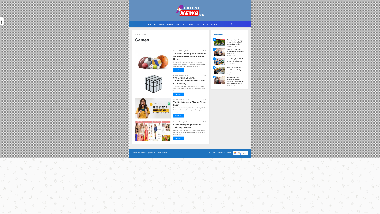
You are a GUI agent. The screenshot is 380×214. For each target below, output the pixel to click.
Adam (176, 51)
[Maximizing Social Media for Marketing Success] (219, 61)
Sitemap (229, 152)
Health (178, 24)
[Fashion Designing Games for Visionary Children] (153, 131)
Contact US (221, 152)
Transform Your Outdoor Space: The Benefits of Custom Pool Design (235, 42)
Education (170, 24)
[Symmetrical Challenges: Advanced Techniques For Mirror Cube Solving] (153, 84)
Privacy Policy (213, 152)
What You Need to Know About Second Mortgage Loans (235, 70)
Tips (203, 24)
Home (150, 24)
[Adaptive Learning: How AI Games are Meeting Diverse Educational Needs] (153, 60)
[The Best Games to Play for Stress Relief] (153, 108)
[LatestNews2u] (190, 10)
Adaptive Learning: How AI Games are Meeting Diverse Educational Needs (189, 56)
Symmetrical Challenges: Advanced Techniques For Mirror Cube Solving (189, 81)
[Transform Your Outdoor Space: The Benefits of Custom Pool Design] (219, 42)
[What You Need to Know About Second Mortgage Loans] (219, 70)
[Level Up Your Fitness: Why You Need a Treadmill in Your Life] (219, 52)
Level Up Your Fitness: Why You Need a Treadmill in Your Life (235, 51)
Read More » (179, 70)
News (184, 24)
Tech (197, 24)
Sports (191, 24)
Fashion (161, 24)
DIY (155, 24)
